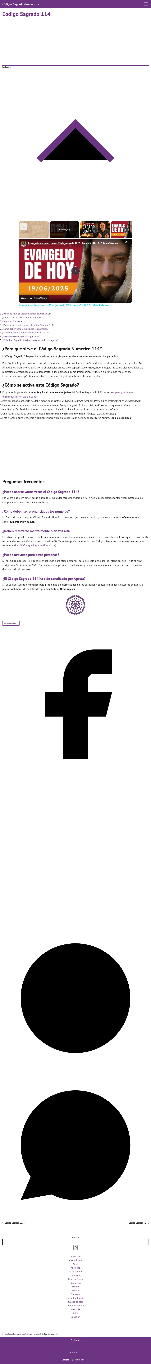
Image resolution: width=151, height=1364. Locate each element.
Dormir (75, 1290)
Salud (75, 1312)
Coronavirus (76, 1275)
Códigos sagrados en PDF (73, 1359)
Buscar (75, 1237)
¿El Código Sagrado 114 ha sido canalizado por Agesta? (30, 340)
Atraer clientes (75, 1271)
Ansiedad (75, 1267)
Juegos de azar (75, 1301)
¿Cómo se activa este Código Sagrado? (21, 317)
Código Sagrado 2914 (15, 1222)
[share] (126, 242)
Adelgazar (75, 1256)
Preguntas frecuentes (12, 321)
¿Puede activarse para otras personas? (21, 336)
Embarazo (75, 1294)
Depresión (75, 1282)
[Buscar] (75, 1247)
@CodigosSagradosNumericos (37, 545)
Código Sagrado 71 (137, 1222)
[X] (75, 923)
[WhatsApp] (75, 1217)
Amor (75, 1264)
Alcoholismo (75, 1260)
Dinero (75, 1286)
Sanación (75, 1316)
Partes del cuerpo (11, 623)
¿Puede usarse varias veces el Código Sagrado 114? (28, 324)
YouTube (73, 1352)
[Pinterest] (75, 1070)
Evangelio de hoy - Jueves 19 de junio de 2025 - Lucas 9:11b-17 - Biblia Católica (73, 243)
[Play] (95, 230)
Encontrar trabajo (75, 1297)
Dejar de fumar (75, 1279)
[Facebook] (75, 776)
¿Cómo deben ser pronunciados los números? (25, 328)
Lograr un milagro (75, 1305)
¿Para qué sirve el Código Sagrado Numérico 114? (27, 313)
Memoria (75, 1309)
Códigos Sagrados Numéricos (20, 4)
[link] (24, 244)
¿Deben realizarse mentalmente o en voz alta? (25, 332)
